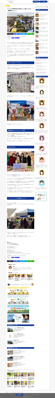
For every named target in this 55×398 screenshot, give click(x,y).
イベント (13, 257)
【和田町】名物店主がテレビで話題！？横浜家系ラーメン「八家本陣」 (43, 48)
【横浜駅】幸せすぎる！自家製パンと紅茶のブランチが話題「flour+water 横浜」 (43, 15)
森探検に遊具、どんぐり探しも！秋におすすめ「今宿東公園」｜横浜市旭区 (43, 31)
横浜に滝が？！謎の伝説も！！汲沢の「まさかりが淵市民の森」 (43, 28)
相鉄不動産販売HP (36, 1)
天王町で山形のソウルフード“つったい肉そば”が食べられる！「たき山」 (43, 19)
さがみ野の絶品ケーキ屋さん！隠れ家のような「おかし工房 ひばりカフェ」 (43, 36)
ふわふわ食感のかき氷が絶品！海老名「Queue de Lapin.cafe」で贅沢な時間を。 (43, 24)
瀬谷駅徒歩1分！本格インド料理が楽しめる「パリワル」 (43, 44)
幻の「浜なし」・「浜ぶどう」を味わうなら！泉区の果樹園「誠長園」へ (43, 40)
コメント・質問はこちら (43, 1)
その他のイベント (8, 5)
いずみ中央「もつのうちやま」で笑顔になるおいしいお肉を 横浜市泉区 (43, 52)
